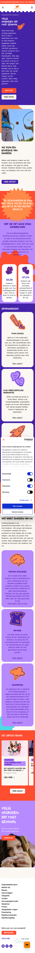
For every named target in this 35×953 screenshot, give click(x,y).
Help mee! (9, 90)
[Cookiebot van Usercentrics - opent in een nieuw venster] (25, 440)
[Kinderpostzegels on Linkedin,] (10, 946)
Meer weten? (10, 182)
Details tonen (24, 500)
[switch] (30, 479)
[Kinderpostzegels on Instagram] (7, 946)
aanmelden (9, 933)
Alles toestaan (17, 506)
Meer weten (9, 97)
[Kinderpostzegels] (17, 7)
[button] (3, 7)
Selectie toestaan (17, 512)
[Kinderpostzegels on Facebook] (3, 946)
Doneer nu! (8, 838)
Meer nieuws (17, 791)
